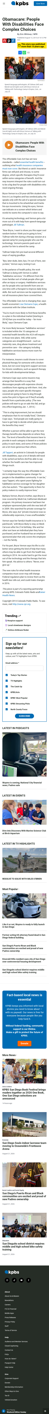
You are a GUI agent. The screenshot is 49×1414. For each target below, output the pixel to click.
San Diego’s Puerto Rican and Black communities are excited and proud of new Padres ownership (22, 948)
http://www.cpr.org (21, 604)
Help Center (9, 1367)
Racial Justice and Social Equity (13, 1190)
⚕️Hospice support (14, 620)
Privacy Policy (10, 1322)
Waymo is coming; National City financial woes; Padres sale (22, 783)
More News (9, 1055)
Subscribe (24, 716)
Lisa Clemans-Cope (28, 304)
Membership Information (14, 1387)
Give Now (40, 3)
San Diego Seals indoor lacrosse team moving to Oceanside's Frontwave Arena (24, 1145)
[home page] (19, 3)
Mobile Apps (9, 1313)
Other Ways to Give (12, 1391)
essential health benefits (31, 162)
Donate (24, 1043)
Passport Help (10, 1363)
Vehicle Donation (11, 1400)
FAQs (7, 1354)
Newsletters (9, 1300)
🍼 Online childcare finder (17, 630)
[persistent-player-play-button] (3, 1411)
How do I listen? (10, 1359)
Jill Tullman (18, 224)
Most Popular (10, 889)
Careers (7, 1305)
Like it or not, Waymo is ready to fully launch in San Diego (23, 925)
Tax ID (7, 1396)
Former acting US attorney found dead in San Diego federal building (23, 936)
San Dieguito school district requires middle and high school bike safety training (23, 971)
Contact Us (9, 1350)
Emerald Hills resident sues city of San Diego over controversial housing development (23, 960)
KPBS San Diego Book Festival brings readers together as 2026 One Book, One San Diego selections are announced (24, 1094)
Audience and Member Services (16, 1341)
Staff (6, 1326)
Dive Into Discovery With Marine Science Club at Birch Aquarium (24, 832)
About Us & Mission (12, 1296)
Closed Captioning (11, 1346)
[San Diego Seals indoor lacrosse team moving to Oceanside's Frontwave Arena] (24, 1124)
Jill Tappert (7, 452)
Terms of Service (11, 1330)
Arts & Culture (7, 1087)
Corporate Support (12, 1378)
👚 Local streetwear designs (18, 625)
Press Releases (10, 1317)
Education (5, 1241)
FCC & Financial (10, 1309)
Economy (5, 1140)
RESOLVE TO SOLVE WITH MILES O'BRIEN (22, 879)
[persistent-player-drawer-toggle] (46, 1411)
